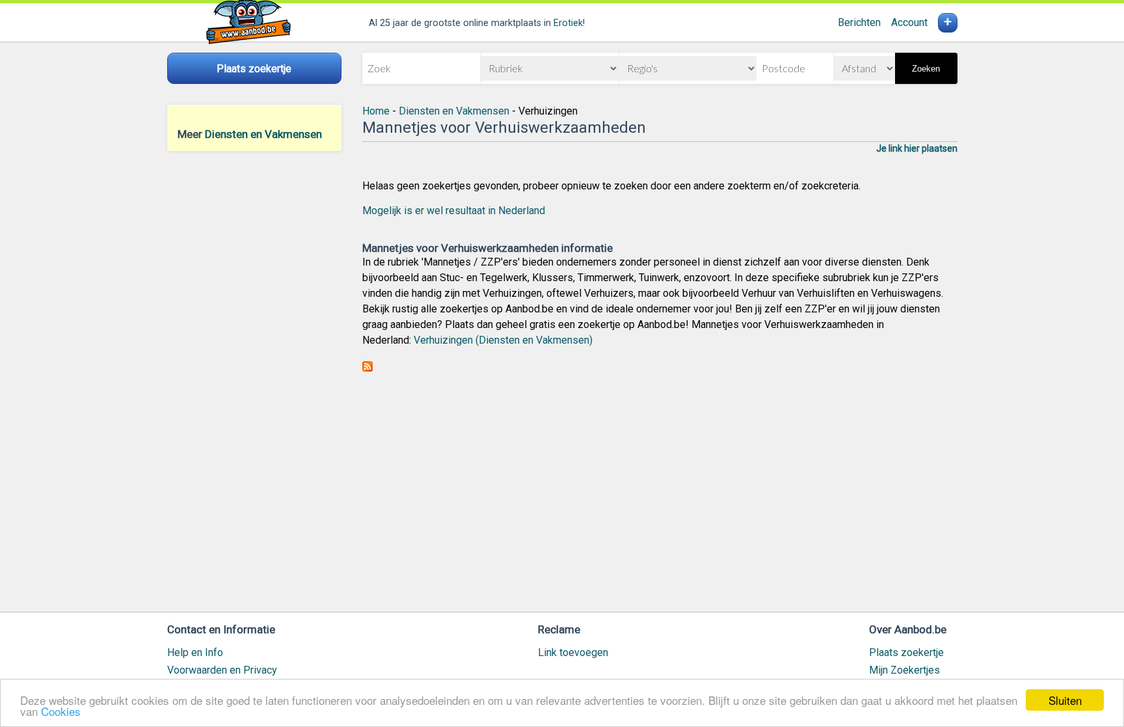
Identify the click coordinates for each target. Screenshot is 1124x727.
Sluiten (1065, 700)
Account (909, 22)
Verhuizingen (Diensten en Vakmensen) (503, 340)
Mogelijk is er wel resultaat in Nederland (453, 210)
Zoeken (926, 69)
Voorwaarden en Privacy (222, 670)
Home (376, 111)
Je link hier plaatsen (916, 148)
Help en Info (195, 652)
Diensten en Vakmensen (263, 134)
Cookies (61, 711)
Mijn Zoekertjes (904, 670)
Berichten (859, 22)
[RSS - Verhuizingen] (367, 368)
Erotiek (568, 23)
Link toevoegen (573, 652)
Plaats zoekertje (906, 652)
